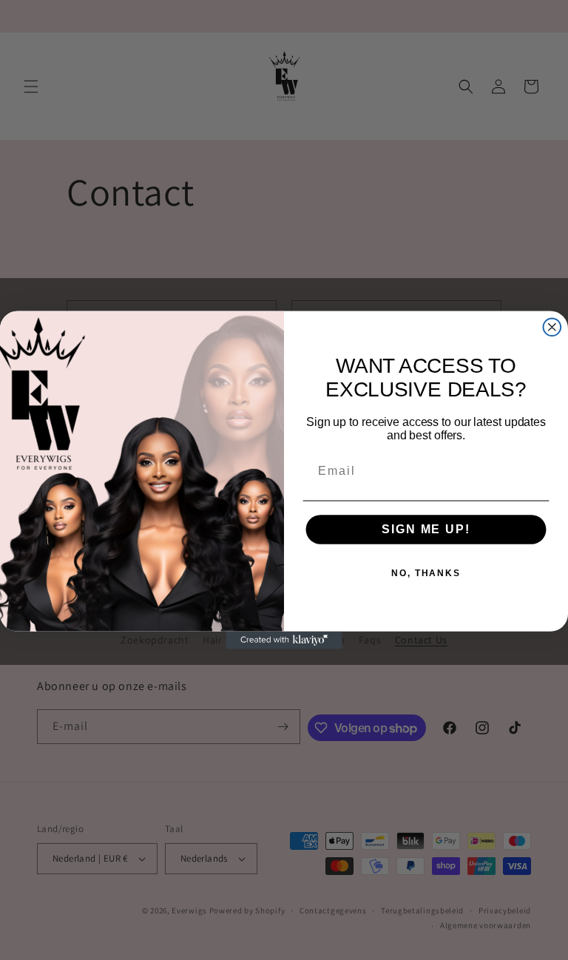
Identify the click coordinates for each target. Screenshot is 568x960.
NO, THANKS (426, 574)
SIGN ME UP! (426, 529)
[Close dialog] (552, 327)
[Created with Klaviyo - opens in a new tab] (284, 640)
